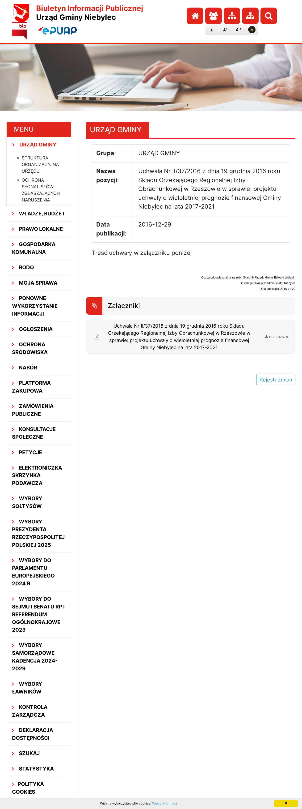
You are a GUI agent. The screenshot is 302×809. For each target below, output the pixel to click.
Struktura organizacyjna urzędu (40, 164)
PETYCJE (30, 452)
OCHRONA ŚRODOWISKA (30, 348)
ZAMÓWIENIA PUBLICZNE (33, 410)
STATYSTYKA (36, 769)
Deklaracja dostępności (32, 734)
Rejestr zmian (276, 380)
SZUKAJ (29, 753)
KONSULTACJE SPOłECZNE (34, 433)
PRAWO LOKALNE (40, 229)
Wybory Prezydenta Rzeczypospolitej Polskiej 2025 (38, 533)
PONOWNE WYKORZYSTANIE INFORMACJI (35, 306)
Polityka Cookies (28, 788)
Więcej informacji (164, 803)
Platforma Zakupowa (31, 387)
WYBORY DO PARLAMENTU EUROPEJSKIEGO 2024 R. (33, 571)
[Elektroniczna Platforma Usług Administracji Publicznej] (57, 30)
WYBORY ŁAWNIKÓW (27, 688)
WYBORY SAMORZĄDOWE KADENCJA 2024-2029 (35, 656)
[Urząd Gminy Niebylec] (21, 13)
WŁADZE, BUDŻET (41, 213)
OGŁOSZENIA (35, 329)
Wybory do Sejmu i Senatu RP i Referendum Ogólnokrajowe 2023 (38, 614)
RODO (26, 267)
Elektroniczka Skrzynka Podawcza (37, 475)
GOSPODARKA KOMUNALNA (33, 248)
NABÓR (27, 367)
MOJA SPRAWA (37, 283)
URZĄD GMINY (37, 144)
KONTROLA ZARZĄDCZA (29, 711)
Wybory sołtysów (27, 502)
